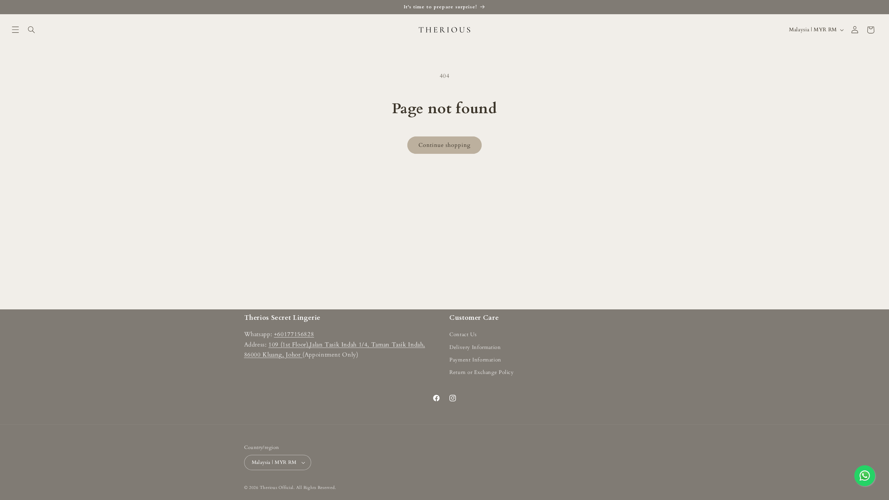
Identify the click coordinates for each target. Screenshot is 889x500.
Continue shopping (444, 145)
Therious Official (277, 487)
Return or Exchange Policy (481, 372)
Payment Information (475, 359)
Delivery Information (475, 347)
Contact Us (462, 334)
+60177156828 (294, 334)
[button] (15, 30)
